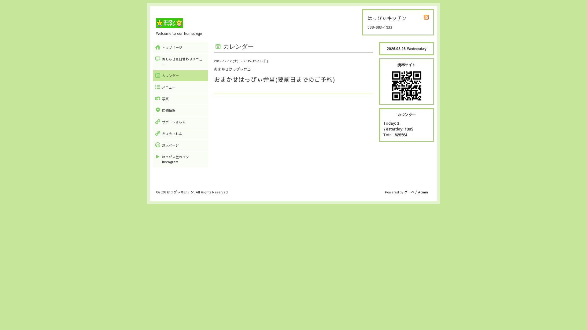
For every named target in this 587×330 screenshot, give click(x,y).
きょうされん (172, 133)
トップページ (172, 47)
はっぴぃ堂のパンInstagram (175, 159)
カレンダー (170, 75)
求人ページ (170, 145)
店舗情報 (168, 110)
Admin (423, 192)
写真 (165, 99)
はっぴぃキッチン (180, 192)
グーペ (409, 192)
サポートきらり (174, 122)
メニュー (168, 87)
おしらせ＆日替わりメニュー (182, 61)
